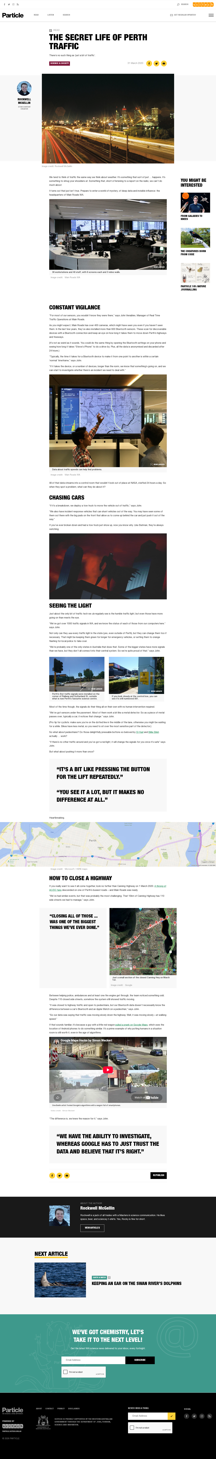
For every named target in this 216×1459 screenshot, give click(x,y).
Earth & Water (99, 1278)
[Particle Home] (13, 15)
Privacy (61, 1409)
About (39, 1409)
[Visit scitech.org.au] (203, 4)
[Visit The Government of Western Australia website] (43, 1422)
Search (66, 15)
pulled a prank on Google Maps (131, 1025)
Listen (50, 15)
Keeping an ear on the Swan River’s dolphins (136, 1284)
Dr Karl (139, 732)
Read (36, 15)
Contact (49, 1409)
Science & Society (59, 63)
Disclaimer (73, 1409)
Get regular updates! (185, 15)
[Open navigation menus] (211, 15)
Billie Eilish (153, 732)
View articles (92, 1228)
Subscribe (140, 1360)
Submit (171, 1416)
